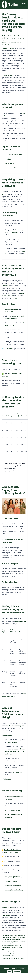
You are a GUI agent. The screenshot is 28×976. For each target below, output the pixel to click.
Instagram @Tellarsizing (13, 877)
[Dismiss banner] (26, 969)
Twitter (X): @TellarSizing (14, 890)
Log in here (8, 349)
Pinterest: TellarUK (11, 881)
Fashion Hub (16, 971)
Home (9, 971)
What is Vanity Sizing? (13, 810)
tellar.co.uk (8, 75)
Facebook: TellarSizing (13, 886)
